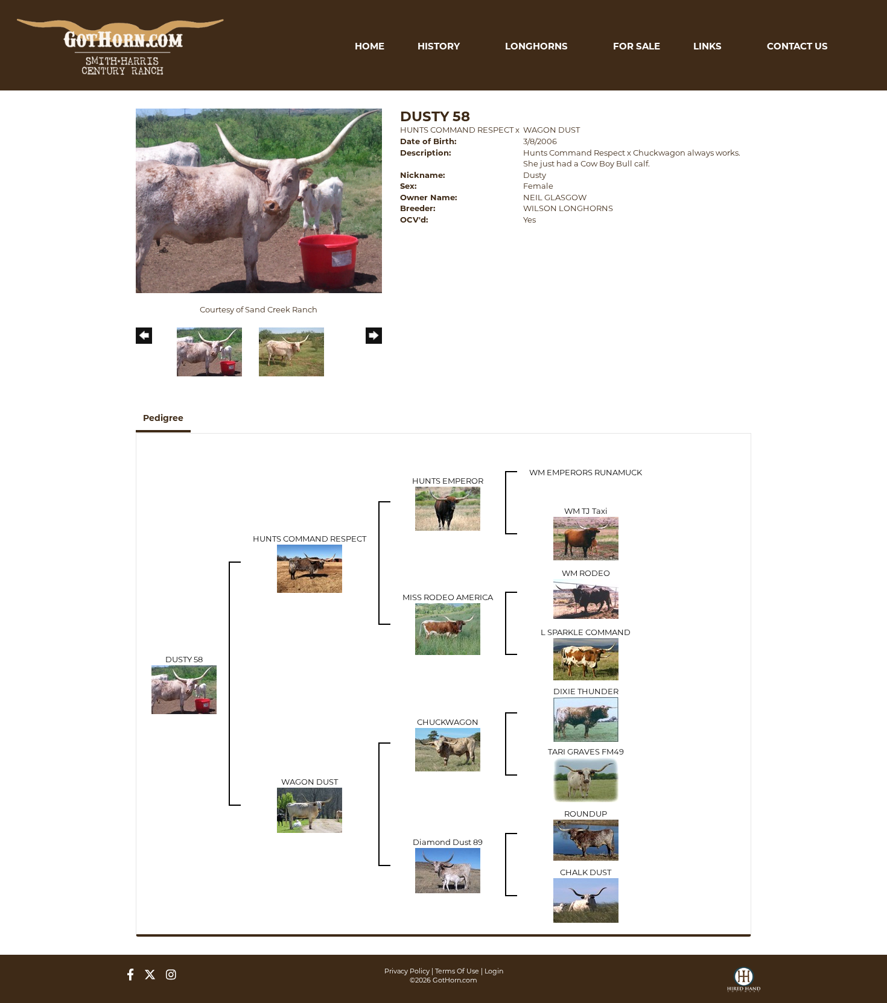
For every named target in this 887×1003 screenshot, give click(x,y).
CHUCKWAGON (447, 722)
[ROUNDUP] (585, 839)
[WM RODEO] (585, 598)
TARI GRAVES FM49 (586, 751)
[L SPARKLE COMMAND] (585, 658)
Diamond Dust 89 (448, 842)
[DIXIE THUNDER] (585, 718)
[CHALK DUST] (585, 899)
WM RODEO (586, 573)
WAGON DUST (551, 129)
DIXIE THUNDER (585, 691)
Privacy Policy (407, 971)
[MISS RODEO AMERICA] (447, 628)
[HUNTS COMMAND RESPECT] (309, 567)
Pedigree (163, 418)
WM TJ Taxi (586, 511)
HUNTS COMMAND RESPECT (456, 129)
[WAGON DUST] (309, 809)
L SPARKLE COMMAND (586, 632)
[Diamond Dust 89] (447, 869)
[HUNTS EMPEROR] (447, 507)
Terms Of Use (457, 971)
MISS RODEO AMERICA (447, 597)
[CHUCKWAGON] (447, 748)
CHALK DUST (585, 872)
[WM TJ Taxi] (585, 537)
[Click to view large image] (259, 199)
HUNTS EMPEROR (447, 481)
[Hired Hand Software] (743, 985)
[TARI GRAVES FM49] (585, 778)
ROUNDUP (585, 813)
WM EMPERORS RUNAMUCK (585, 472)
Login (494, 971)
